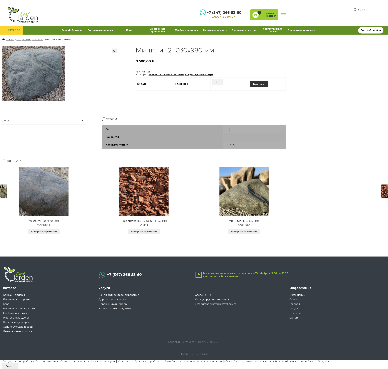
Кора (129, 30)
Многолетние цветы (215, 30)
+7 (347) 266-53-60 (224, 12)
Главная (10, 39)
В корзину (258, 84)
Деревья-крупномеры (113, 304)
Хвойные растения (186, 30)
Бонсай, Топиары (72, 30)
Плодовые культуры (244, 30)
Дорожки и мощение (112, 299)
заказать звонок (223, 16)
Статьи (293, 317)
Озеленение (203, 295)
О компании (297, 295)
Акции (293, 308)
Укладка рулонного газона (212, 299)
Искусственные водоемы (115, 308)
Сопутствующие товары (273, 30)
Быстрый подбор (371, 30)
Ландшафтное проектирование (119, 295)
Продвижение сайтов (194, 354)
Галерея (294, 304)
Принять (10, 365)
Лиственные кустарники (157, 30)
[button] (114, 51)
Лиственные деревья (100, 30)
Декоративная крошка (301, 30)
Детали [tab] (7, 120)
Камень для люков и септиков (166, 74)
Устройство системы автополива (215, 304)
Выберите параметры (44, 231)
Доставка (295, 313)
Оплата (294, 299)
